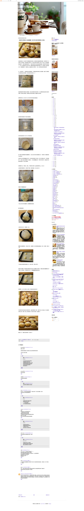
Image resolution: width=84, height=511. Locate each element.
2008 (54, 165)
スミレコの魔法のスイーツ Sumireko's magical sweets (57, 296)
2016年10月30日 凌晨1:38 (28, 473)
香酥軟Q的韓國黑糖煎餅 (60, 243)
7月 (54, 122)
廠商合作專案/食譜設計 (56, 205)
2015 (54, 110)
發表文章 (54, 318)
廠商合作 (54, 204)
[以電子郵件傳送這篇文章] (34, 339)
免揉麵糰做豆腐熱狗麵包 (57, 145)
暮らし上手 (54, 286)
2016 (54, 109)
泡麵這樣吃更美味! (56, 149)
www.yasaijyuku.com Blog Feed (58, 305)
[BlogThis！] (35, 339)
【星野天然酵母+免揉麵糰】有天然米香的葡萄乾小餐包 (59, 130)
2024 (54, 98)
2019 (54, 105)
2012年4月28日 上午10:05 (27, 390)
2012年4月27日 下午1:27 (29, 347)
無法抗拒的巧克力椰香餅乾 (57, 150)
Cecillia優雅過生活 (25, 5)
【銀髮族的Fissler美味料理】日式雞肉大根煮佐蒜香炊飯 (58, 153)
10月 (54, 118)
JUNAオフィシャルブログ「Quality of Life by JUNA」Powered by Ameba (58, 280)
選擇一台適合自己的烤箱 (56, 206)
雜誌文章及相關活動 (56, 209)
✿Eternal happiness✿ (56, 293)
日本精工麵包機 (55, 179)
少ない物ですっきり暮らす (57, 282)
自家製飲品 (54, 190)
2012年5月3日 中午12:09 (28, 439)
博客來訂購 (53, 55)
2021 (54, 102)
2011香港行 (54, 170)
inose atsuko (55, 294)
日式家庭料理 (55, 183)
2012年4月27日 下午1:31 (28, 357)
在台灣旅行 (54, 186)
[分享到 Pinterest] (38, 339)
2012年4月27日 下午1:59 (29, 371)
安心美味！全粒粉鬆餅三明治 (57, 155)
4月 (54, 126)
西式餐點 (54, 191)
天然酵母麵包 (55, 175)
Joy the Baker (55, 272)
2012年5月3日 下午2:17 (26, 450)
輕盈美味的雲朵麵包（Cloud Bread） (60, 260)
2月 (54, 158)
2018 (54, 106)
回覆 (21, 379)
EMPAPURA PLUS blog (56, 302)
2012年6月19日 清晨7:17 (26, 467)
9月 (54, 119)
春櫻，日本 (54, 197)
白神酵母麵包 (55, 185)
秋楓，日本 (54, 199)
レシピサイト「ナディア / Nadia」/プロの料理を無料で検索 (58, 310)
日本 (53, 178)
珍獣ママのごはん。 (56, 298)
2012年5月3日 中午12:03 (28, 383)
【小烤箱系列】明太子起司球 (57, 131)
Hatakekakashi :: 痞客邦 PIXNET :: (58, 283)
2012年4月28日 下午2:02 (27, 409)
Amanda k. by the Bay (56, 304)
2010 (54, 162)
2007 (54, 166)
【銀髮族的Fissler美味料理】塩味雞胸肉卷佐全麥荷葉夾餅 (58, 140)
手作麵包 (54, 177)
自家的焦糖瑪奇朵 (56, 144)
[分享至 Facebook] (37, 339)
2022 (54, 101)
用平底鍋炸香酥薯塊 (56, 138)
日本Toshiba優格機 (55, 182)
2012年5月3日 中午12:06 (28, 421)
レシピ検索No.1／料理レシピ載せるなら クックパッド (58, 307)
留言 (53, 320)
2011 (53, 161)
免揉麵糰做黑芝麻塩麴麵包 (57, 151)
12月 (54, 115)
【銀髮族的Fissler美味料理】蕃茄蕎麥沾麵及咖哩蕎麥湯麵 (58, 133)
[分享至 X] (36, 339)
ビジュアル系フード (56, 301)
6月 (54, 123)
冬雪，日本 (54, 184)
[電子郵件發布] (32, 339)
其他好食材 (54, 193)
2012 (54, 114)
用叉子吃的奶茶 (55, 135)
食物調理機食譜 (55, 200)
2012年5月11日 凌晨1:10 (26, 460)
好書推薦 (54, 189)
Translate (36, 35)
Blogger (50, 503)
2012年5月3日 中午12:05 (28, 397)
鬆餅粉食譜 (54, 210)
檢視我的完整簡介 (54, 40)
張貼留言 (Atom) (23, 496)
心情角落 (54, 176)
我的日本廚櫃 (55, 192)
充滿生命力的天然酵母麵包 (61, 234)
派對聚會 (54, 198)
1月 (54, 159)
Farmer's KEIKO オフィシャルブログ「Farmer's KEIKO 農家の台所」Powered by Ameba (58, 274)
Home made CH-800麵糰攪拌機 (57, 213)
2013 (54, 113)
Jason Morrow (43, 503)
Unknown (22, 473)
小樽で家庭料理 (55, 291)
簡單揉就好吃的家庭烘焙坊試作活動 (58, 207)
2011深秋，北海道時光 (56, 171)
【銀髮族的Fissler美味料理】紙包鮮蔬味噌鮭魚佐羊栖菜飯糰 (58, 147)
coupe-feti (54, 299)
